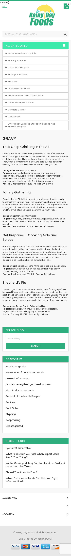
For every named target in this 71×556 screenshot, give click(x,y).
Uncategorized (14, 426)
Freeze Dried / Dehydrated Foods (32, 306)
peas (19, 308)
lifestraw (22, 181)
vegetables (46, 218)
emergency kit (16, 173)
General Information (26, 170)
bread (12, 218)
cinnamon (43, 173)
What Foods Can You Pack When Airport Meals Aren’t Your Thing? (32, 455)
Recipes (20, 266)
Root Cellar (12, 408)
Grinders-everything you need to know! (28, 384)
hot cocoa (7, 221)
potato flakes (43, 311)
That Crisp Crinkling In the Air (26, 146)
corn (25, 311)
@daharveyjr (45, 538)
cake (62, 218)
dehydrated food (22, 178)
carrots (26, 218)
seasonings (8, 175)
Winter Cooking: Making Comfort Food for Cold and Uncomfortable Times (35, 464)
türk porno (46, 545)
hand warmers (39, 178)
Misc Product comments (20, 390)
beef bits (35, 308)
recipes (13, 268)
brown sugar (30, 173)
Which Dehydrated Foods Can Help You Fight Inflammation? (31, 480)
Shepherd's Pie (14, 282)
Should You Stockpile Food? (21, 472)
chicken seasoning (43, 181)
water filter (7, 178)
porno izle (20, 542)
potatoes (35, 218)
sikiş (12, 542)
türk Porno (11, 545)
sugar (53, 173)
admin (49, 183)
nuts (29, 181)
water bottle (35, 175)
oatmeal (30, 271)
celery (19, 218)
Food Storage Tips (16, 366)
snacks (21, 268)
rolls (16, 221)
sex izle (67, 542)
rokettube (58, 545)
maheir (31, 542)
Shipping (11, 414)
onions (26, 308)
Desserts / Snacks (34, 266)
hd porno (57, 542)
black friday (43, 221)
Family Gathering (16, 192)
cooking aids (16, 271)
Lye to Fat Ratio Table (18, 448)
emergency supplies (52, 175)
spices (25, 175)
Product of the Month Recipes (23, 396)
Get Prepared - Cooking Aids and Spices (29, 237)
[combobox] (35, 34)
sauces (36, 268)
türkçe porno (43, 542)
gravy (18, 175)
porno (6, 542)
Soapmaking (13, 420)
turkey (53, 221)
